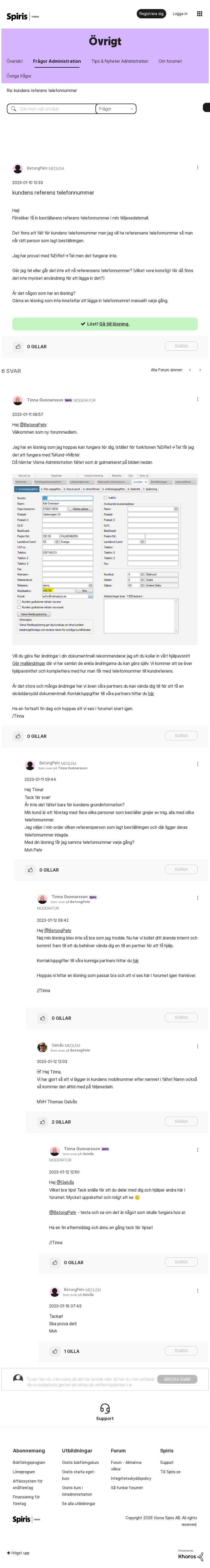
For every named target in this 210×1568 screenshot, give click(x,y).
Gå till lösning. (114, 324)
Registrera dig (151, 13)
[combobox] (67, 109)
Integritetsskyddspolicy (131, 1478)
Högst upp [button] (20, 1552)
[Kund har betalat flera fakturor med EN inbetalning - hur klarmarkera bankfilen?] (200, 370)
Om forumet (170, 61)
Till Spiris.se (170, 1471)
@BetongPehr (33, 424)
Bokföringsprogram (29, 1462)
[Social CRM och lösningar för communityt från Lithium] (191, 1555)
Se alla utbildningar (78, 1503)
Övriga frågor (19, 76)
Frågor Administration (57, 61)
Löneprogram (24, 1471)
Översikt (15, 61)
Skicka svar (177, 1379)
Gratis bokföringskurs (80, 1462)
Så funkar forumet (127, 1487)
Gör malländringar (28, 663)
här (151, 693)
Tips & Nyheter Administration (119, 61)
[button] (197, 167)
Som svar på (62, 768)
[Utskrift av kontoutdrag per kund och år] (190, 370)
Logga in (180, 13)
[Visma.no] (23, 16)
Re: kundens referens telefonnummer (42, 90)
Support (167, 1462)
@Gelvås (65, 1182)
